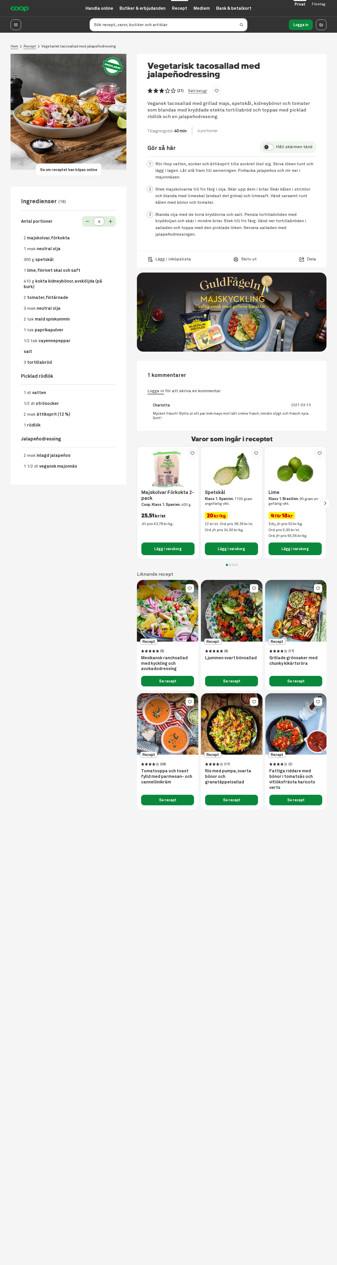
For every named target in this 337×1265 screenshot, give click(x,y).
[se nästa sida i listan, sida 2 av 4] (325, 503)
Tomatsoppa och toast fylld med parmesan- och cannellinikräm (166, 776)
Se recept (167, 681)
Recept (29, 46)
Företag (318, 4)
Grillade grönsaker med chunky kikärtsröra (293, 660)
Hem (14, 46)
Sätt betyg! (197, 91)
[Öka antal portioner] (110, 221)
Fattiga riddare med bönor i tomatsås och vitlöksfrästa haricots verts (292, 779)
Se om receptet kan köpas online (68, 169)
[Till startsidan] (20, 8)
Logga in (300, 24)
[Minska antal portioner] (87, 221)
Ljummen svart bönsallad (231, 658)
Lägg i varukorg (168, 548)
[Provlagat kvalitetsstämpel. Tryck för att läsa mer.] (112, 66)
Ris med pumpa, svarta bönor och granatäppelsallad (228, 776)
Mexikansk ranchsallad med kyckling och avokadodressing (164, 663)
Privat (300, 4)
